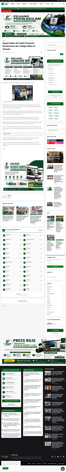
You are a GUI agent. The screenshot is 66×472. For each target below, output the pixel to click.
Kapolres (55, 289)
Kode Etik (44, 463)
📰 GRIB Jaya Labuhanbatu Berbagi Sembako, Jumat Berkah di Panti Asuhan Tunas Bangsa (32, 374)
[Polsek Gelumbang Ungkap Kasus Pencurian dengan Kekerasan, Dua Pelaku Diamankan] (48, 396)
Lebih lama (41, 305)
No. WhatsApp (51, 73)
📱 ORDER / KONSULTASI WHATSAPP (11, 400)
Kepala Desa (55, 286)
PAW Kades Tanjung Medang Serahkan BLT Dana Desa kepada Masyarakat (59, 244)
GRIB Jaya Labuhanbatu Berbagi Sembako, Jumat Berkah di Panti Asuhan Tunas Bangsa (8, 218)
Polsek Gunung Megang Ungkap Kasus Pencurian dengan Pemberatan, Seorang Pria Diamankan (58, 388)
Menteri (55, 307)
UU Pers (33, 463)
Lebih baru (4, 305)
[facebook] (58, 1)
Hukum (41, 3)
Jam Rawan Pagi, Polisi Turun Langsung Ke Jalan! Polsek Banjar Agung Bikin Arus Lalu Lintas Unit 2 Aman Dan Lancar (11, 435)
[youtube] (62, 1)
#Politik (56, 107)
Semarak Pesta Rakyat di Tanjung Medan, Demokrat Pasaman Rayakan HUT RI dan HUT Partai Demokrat (58, 411)
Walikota (55, 302)
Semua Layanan (61, 463)
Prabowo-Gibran (55, 312)
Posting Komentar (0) (22, 301)
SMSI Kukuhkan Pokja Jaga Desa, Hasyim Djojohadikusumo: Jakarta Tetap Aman (50, 225)
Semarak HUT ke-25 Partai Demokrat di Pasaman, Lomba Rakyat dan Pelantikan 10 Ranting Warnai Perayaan (58, 428)
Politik (47, 3)
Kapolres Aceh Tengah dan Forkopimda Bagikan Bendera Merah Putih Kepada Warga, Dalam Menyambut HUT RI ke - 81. (58, 179)
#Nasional (50, 107)
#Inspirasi (50, 118)
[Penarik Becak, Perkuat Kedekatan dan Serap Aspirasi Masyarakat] (50, 204)
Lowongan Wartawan (52, 463)
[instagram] (61, 457)
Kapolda (55, 300)
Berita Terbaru (33, 3)
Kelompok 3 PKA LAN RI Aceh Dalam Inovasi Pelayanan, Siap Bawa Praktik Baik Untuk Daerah (58, 380)
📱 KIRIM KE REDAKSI (55, 91)
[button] (60, 4)
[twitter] (60, 1)
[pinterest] (64, 1)
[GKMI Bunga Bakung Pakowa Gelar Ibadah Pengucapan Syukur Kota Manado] (48, 404)
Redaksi (29, 463)
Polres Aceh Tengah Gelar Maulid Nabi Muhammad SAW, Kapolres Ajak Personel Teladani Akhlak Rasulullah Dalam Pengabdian (35, 219)
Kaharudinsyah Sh (55, 293)
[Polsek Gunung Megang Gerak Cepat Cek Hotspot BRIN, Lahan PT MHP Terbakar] (48, 373)
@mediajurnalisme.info (52, 130)
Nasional (24, 3)
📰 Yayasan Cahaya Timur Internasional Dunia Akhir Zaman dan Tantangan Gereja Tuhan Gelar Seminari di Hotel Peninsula (32, 420)
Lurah (55, 309)
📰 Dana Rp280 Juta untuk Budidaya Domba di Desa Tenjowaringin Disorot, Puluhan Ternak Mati (32, 413)
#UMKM (56, 118)
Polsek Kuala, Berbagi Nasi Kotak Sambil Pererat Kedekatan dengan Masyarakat (22, 218)
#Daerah (56, 110)
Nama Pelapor (51, 68)
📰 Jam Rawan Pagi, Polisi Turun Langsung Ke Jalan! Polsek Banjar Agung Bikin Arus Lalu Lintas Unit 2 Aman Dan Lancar (32, 401)
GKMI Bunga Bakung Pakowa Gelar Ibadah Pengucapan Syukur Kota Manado (58, 403)
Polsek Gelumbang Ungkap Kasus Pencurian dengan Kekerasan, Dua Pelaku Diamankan (57, 396)
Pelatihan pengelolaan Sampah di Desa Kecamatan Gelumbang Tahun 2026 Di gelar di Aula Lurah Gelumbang (59, 227)
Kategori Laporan (51, 77)
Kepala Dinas (55, 305)
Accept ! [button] (5, 468)
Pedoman (39, 463)
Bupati (55, 296)
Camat (55, 298)
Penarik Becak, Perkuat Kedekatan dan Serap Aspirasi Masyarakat (58, 204)
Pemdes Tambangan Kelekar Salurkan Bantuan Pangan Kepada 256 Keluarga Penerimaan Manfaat (50, 246)
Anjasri (9, 195)
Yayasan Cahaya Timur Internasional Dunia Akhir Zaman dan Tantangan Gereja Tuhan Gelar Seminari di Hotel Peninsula (58, 419)
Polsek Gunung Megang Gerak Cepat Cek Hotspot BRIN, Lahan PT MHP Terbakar (58, 373)
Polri (52, 3)
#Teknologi (51, 115)
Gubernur (55, 314)
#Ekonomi (50, 110)
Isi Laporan (50, 82)
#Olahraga (57, 115)
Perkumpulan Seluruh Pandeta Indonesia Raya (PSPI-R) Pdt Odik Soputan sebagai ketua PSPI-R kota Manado (58, 168)
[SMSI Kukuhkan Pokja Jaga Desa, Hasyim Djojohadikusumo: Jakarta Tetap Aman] (48, 436)
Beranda (13, 3)
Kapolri (55, 291)
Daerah (18, 3)
